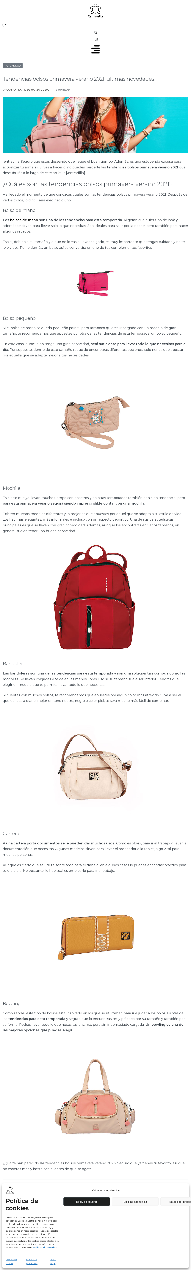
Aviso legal (53, 1261)
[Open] (4, 25)
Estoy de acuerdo (87, 1201)
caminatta (13, 89)
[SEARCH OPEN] (95, 32)
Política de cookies (11, 1261)
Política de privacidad (31, 1261)
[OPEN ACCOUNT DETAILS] (96, 39)
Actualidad (13, 65)
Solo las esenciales (135, 1201)
